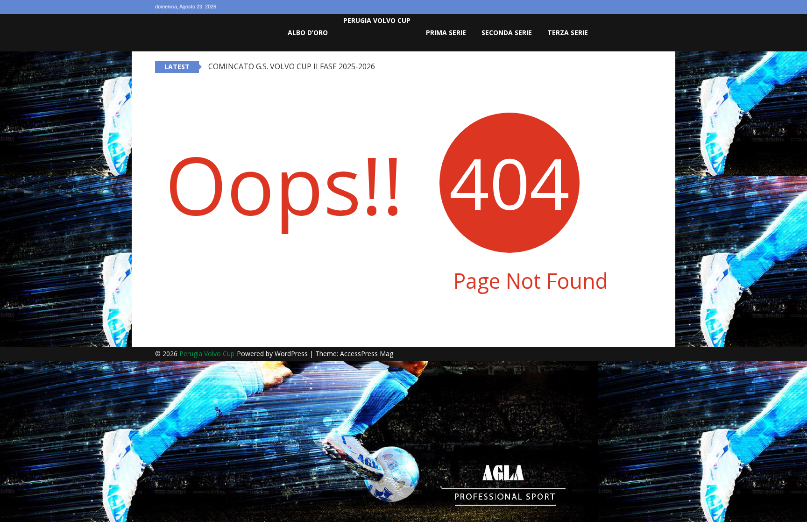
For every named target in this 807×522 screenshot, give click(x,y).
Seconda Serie (506, 32)
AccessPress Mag (366, 353)
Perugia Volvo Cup (377, 20)
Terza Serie (567, 32)
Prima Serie (446, 32)
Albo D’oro (308, 32)
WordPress (292, 353)
